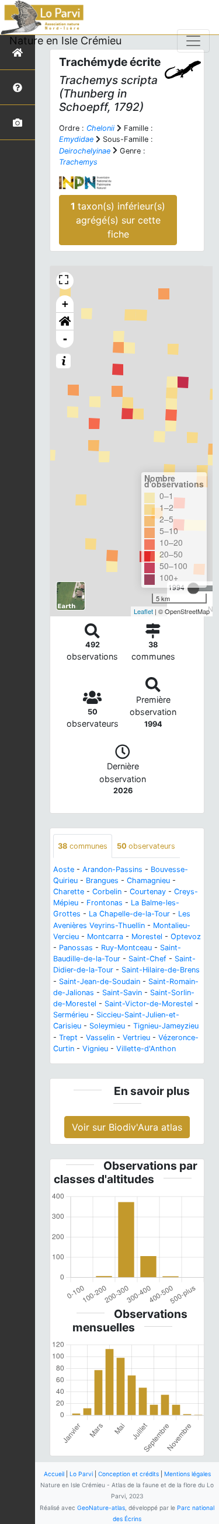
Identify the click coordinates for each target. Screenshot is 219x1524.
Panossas (76, 947)
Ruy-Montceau (126, 947)
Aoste (63, 869)
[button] (65, 321)
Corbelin (106, 891)
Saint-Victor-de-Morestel (149, 1003)
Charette (68, 891)
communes (82, 846)
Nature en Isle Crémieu (65, 40)
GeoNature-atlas (101, 1507)
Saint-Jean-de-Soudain (99, 981)
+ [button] (65, 304)
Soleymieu (107, 1025)
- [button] (65, 339)
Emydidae (76, 139)
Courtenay (148, 891)
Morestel (146, 936)
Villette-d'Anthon (146, 1048)
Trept (68, 1037)
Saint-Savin (122, 992)
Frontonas (104, 902)
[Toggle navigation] (193, 41)
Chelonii (100, 128)
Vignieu (95, 1048)
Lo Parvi (81, 1473)
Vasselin (100, 1037)
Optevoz (186, 936)
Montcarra (105, 936)
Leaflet (143, 611)
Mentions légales (187, 1473)
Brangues (102, 880)
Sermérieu (70, 1014)
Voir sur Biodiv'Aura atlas (127, 1127)
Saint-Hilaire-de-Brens (160, 969)
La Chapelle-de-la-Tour (129, 913)
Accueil (54, 1473)
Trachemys (78, 162)
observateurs (146, 846)
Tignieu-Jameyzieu (166, 1025)
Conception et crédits (128, 1473)
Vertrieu (136, 1037)
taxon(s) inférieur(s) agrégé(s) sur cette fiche (118, 220)
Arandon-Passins (112, 869)
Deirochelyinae (84, 151)
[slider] (193, 588)
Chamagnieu (148, 880)
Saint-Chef (147, 958)
